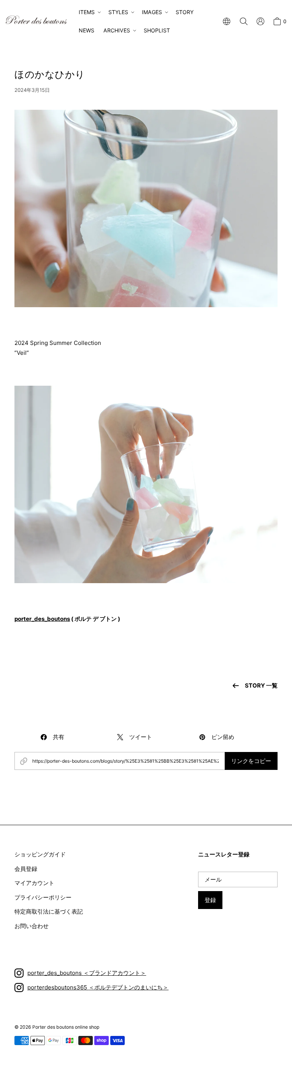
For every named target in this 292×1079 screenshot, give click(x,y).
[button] (89, 12)
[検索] (243, 21)
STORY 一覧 (261, 685)
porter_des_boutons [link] (42, 618)
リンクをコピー (251, 761)
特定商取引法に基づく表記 (48, 911)
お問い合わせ (31, 926)
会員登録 (25, 868)
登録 (210, 900)
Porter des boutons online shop (65, 1027)
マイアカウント (34, 883)
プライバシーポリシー (42, 897)
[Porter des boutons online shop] (36, 20)
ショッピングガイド (40, 854)
